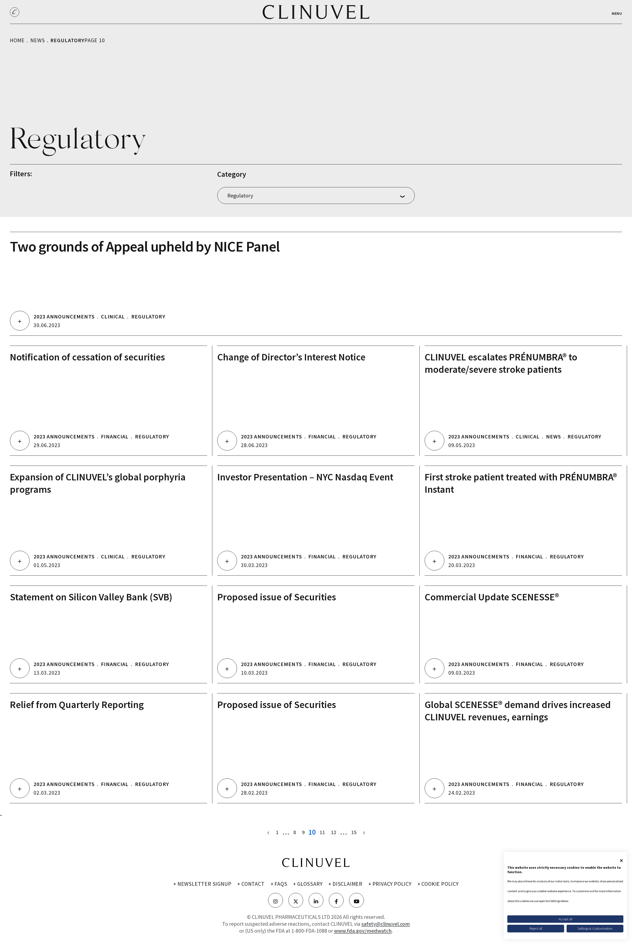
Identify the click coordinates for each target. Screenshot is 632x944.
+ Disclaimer (345, 883)
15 (353, 832)
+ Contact (250, 883)
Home (17, 40)
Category (231, 174)
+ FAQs (279, 883)
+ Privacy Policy (390, 883)
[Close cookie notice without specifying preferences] (621, 860)
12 (333, 832)
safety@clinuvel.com (385, 923)
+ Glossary (307, 883)
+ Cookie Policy (438, 883)
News (37, 40)
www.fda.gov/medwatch (363, 930)
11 (322, 832)
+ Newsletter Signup (202, 883)
